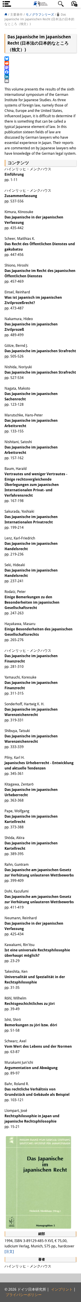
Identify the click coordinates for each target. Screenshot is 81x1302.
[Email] (40, 81)
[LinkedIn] (40, 76)
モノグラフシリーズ (40, 14)
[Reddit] (40, 63)
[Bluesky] (40, 58)
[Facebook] (40, 72)
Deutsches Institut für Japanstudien (40, 4)
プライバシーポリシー (24, 1295)
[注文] (9, 1251)
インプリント (62, 1289)
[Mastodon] (40, 67)
